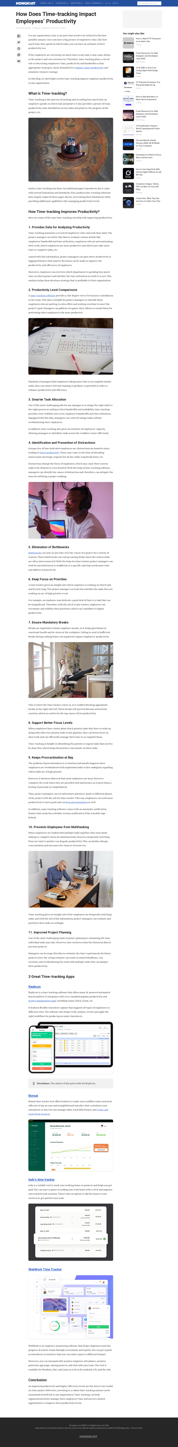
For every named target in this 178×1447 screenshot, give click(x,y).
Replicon (34, 987)
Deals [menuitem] (115, 3)
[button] (19, 36)
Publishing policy (123, 1428)
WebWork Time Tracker (45, 1269)
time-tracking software (42, 295)
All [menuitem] (106, 3)
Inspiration (76, 3)
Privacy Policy (137, 1428)
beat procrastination (77, 802)
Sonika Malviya (25, 28)
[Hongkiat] (26, 3)
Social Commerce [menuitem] (93, 3)
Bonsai (33, 1095)
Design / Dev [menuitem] (45, 3)
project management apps (42, 1000)
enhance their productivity (89, 67)
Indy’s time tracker (41, 1179)
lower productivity (49, 452)
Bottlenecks (34, 552)
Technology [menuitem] (61, 3)
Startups (37, 28)
